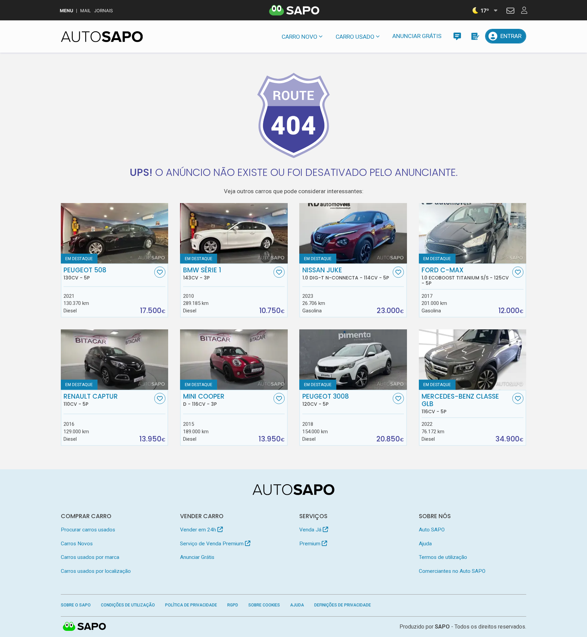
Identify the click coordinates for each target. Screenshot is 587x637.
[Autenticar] (510, 11)
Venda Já (311, 530)
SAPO (84, 627)
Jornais (103, 10)
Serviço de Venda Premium (212, 544)
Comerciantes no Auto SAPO (452, 571)
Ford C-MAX (465, 276)
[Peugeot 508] (114, 233)
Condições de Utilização (128, 605)
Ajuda (425, 544)
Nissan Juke (345, 274)
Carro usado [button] (355, 36)
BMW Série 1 (202, 274)
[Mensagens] (457, 36)
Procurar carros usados (88, 530)
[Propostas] (474, 36)
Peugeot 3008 (325, 400)
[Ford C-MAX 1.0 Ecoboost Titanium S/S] (473, 233)
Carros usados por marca (90, 557)
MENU (66, 10)
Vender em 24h (198, 530)
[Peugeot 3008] (353, 359)
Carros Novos (77, 544)
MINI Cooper (204, 400)
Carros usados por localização (96, 571)
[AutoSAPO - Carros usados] (102, 37)
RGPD (232, 605)
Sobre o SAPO (76, 605)
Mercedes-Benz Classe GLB (460, 404)
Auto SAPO (432, 530)
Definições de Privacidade (342, 605)
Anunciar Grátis (417, 36)
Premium (310, 544)
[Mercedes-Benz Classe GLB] (473, 359)
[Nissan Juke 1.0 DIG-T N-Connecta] (353, 233)
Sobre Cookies (264, 605)
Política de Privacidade (191, 605)
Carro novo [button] (299, 36)
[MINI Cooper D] (234, 359)
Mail (85, 10)
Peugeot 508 (85, 274)
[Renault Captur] (114, 359)
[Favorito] (159, 272)
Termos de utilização (443, 557)
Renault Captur (91, 400)
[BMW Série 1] (234, 233)
